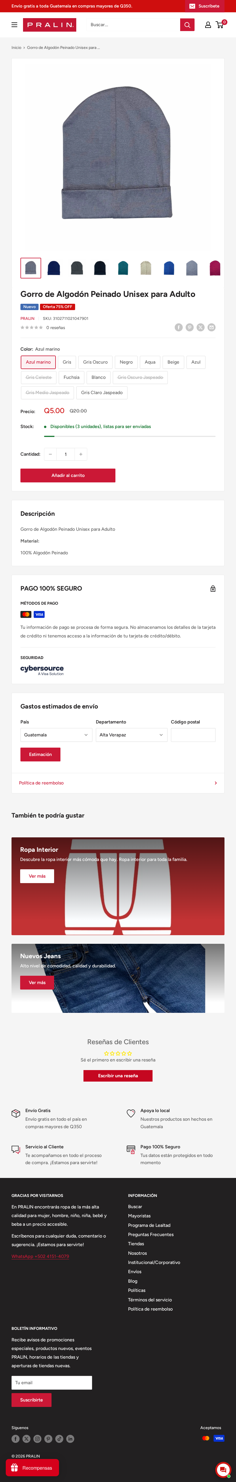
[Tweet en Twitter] (201, 327)
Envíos (134, 1271)
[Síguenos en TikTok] (59, 1439)
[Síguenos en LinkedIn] (70, 1439)
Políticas (136, 1290)
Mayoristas (139, 1216)
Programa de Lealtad (149, 1225)
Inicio (16, 47)
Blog (132, 1281)
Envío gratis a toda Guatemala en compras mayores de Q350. (72, 6)
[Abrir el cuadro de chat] (223, 1470)
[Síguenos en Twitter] (26, 1439)
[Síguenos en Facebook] (16, 1439)
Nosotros (137, 1253)
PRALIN (27, 318)
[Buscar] (187, 24)
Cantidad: (30, 454)
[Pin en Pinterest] (190, 327)
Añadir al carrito (68, 475)
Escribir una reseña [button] (118, 1075)
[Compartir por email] (212, 327)
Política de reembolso (41, 783)
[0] (219, 24)
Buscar (135, 1206)
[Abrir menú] (14, 24)
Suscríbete (209, 6)
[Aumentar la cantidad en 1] (81, 454)
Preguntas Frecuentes (151, 1234)
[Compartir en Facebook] (179, 327)
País (24, 722)
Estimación (40, 754)
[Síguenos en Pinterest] (48, 1439)
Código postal (185, 722)
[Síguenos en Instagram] (37, 1439)
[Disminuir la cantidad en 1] (50, 454)
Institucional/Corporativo (154, 1262)
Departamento (111, 722)
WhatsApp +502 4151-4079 (40, 1256)
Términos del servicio (150, 1300)
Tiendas (136, 1243)
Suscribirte (31, 1400)
